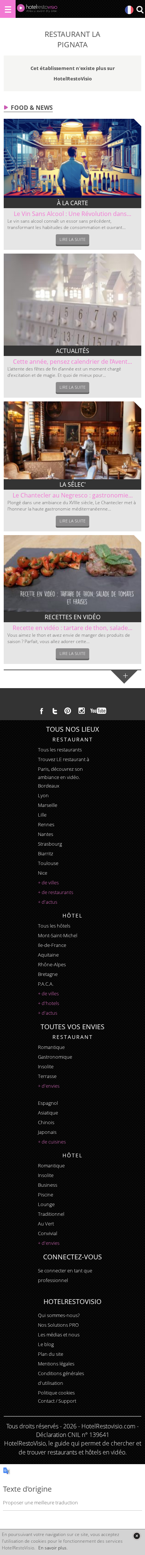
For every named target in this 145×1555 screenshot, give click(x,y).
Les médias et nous (59, 1334)
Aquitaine (48, 954)
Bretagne (48, 974)
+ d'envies (48, 1085)
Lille (42, 814)
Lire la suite (72, 239)
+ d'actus (47, 902)
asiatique (48, 1112)
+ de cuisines (52, 1141)
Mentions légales (56, 1363)
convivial (47, 1233)
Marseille (47, 805)
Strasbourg (50, 843)
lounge (46, 1204)
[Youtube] (99, 711)
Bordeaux (48, 785)
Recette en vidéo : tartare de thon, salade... (72, 628)
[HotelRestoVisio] (37, 10)
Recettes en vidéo (72, 617)
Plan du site (50, 1354)
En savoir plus (52, 1548)
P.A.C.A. (46, 983)
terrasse (47, 1076)
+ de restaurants (55, 892)
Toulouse (48, 863)
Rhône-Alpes (52, 964)
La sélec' (72, 484)
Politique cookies (56, 1392)
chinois (46, 1122)
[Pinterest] (68, 711)
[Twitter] (55, 711)
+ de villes (48, 882)
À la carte (72, 203)
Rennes (46, 824)
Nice (42, 872)
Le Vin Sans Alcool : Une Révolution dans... (72, 214)
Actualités (72, 351)
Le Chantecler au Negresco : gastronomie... (73, 495)
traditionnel (51, 1214)
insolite (46, 1066)
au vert (46, 1223)
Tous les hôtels (54, 925)
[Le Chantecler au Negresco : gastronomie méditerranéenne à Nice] (73, 440)
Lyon (43, 795)
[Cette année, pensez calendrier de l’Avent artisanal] (73, 300)
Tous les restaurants (60, 749)
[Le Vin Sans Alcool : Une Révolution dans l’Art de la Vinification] (73, 158)
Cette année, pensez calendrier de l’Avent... (72, 361)
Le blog (46, 1344)
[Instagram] (81, 711)
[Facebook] (42, 711)
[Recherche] (140, 10)
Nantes (45, 834)
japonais (47, 1132)
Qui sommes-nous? (59, 1315)
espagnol (48, 1103)
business (47, 1185)
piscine (45, 1194)
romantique (51, 1047)
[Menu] (8, 9)
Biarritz (45, 853)
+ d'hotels (48, 1003)
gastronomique (55, 1056)
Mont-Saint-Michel (57, 935)
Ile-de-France (52, 945)
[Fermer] (136, 1535)
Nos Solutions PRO (58, 1325)
